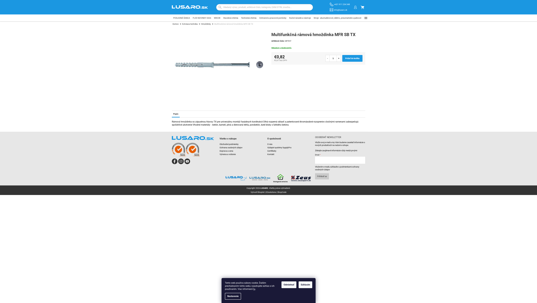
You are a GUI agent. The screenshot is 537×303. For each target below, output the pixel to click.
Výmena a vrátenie (228, 154)
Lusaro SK (174, 161)
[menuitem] (181, 17)
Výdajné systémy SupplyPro (279, 148)
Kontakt (270, 154)
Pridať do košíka (352, 58)
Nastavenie (233, 296)
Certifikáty (271, 151)
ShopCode (281, 192)
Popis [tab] (175, 114)
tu (254, 289)
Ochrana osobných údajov (231, 148)
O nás (269, 144)
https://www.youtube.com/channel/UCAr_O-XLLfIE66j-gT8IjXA (187, 161)
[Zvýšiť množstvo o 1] (339, 58)
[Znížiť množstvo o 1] (327, 58)
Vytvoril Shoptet (257, 192)
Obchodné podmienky (229, 144)
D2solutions (271, 192)
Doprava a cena (226, 151)
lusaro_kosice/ (181, 161)
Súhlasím (305, 284)
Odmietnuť (289, 284)
